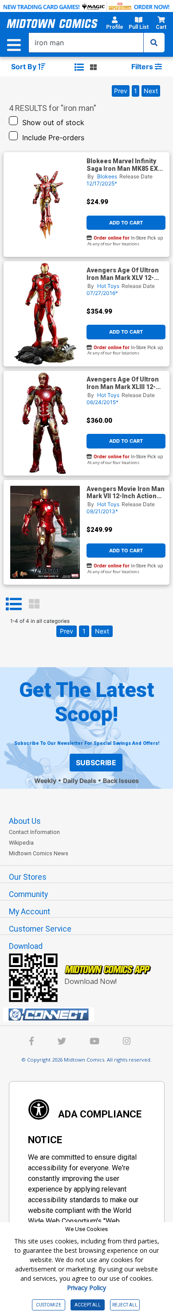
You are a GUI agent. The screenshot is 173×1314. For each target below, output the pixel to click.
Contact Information (34, 832)
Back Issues (121, 780)
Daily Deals (79, 780)
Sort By (24, 66)
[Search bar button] (154, 42)
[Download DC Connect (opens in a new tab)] (90, 1014)
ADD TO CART (126, 223)
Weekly (45, 780)
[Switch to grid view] (93, 67)
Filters (143, 66)
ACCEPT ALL (88, 1304)
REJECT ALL (125, 1304)
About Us (25, 821)
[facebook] (31, 1042)
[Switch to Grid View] (34, 604)
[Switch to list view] (79, 67)
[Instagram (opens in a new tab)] (126, 1042)
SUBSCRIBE (96, 762)
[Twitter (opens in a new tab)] (62, 1042)
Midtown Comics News (38, 853)
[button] (114, 24)
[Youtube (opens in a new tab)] (94, 1042)
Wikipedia (21, 842)
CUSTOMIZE (48, 1304)
